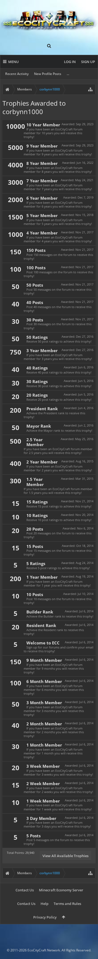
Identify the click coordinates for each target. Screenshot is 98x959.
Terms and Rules (67, 903)
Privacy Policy (45, 917)
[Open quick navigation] (90, 89)
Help (44, 903)
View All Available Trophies (65, 855)
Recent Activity (17, 73)
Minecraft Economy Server (61, 890)
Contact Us (25, 890)
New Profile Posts (47, 73)
